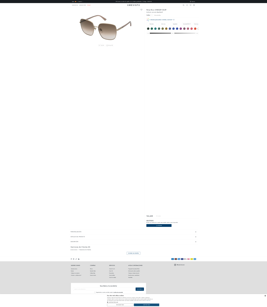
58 (151, 15)
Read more (148, 300)
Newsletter (130, 277)
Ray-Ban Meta (93, 271)
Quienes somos (74, 269)
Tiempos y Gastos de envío (133, 273)
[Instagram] (73, 259)
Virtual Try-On (112, 269)
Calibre (148, 15)
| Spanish (77, 1)
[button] (130, 302)
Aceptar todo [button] (146, 304)
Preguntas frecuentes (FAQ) (133, 269)
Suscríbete (140, 289)
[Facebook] (71, 259)
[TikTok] (76, 259)
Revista (72, 271)
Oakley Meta (92, 273)
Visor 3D (111, 271)
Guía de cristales (112, 277)
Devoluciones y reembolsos (133, 275)
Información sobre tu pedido (134, 271)
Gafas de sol (75, 5)
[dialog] (133, 300)
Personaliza (111, 273)
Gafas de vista (82, 5)
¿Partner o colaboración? (76, 275)
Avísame (159, 225)
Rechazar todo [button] (120, 304)
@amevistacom (181, 265)
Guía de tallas (112, 275)
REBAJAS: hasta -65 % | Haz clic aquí (133, 1)
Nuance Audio (93, 275)
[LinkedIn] (78, 259)
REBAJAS (89, 5)
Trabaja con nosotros (75, 273)
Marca (91, 269)
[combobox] (265, 295)
